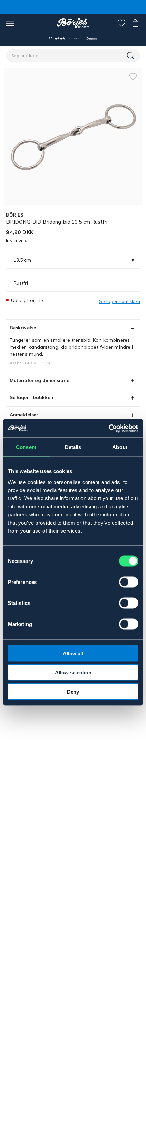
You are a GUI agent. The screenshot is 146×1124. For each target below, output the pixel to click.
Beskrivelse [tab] (23, 328)
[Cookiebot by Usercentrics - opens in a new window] (108, 428)
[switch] (128, 581)
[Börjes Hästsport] (73, 23)
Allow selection (73, 672)
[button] (73, 38)
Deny (73, 691)
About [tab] (119, 447)
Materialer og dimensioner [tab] (40, 380)
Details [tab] (73, 447)
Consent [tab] (26, 447)
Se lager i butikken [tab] (31, 397)
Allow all (73, 653)
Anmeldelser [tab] (24, 415)
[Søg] (131, 55)
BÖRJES (15, 215)
